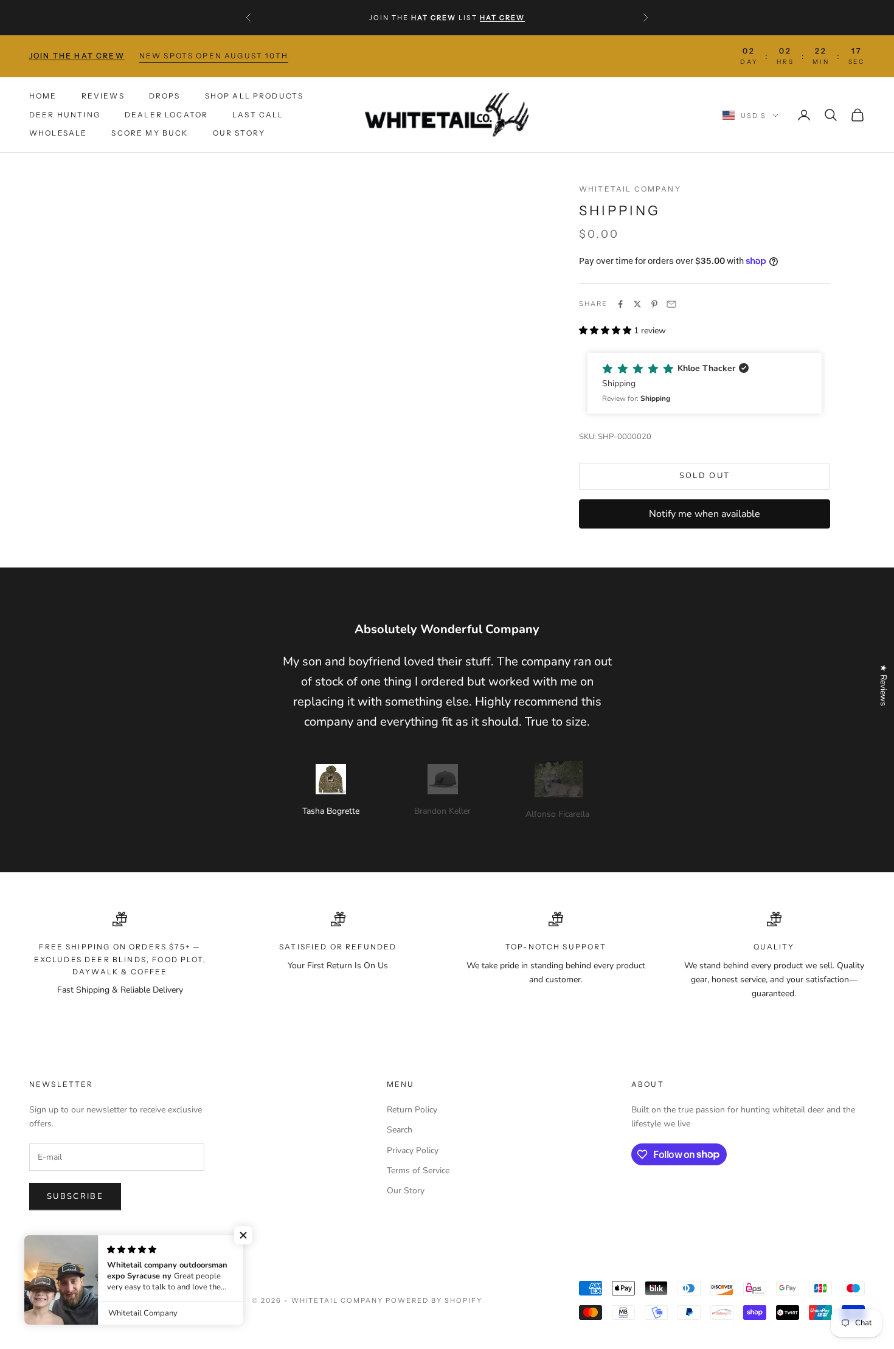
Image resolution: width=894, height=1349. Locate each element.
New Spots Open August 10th (213, 55)
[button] (704, 383)
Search (399, 1130)
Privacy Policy (412, 1150)
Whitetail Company (630, 188)
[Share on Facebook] (620, 304)
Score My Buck (149, 132)
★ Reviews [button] (883, 685)
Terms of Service (418, 1170)
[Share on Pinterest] (654, 304)
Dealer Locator (166, 114)
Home (43, 95)
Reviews (103, 95)
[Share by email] (671, 304)
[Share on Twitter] (637, 304)
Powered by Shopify (434, 1300)
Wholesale (58, 132)
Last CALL (257, 114)
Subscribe (75, 1196)
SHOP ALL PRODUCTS (254, 95)
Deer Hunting (64, 114)
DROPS (165, 95)
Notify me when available (704, 514)
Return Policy (412, 1109)
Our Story (239, 132)
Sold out (704, 475)
